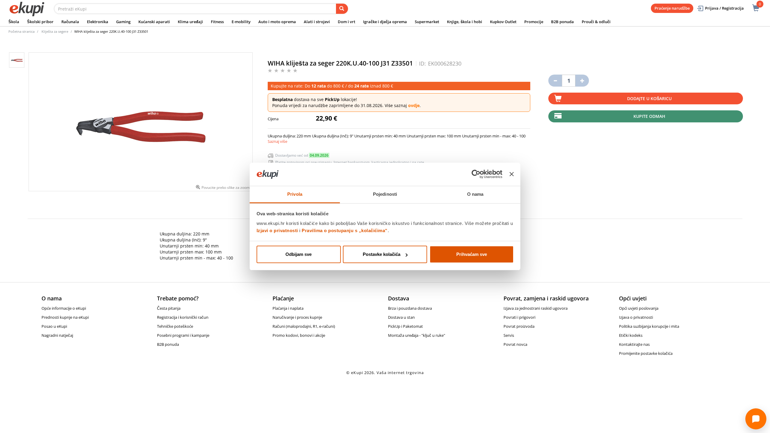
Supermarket (427, 21)
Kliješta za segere (55, 31)
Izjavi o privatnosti (277, 230)
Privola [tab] (294, 194)
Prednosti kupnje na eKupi (65, 317)
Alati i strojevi (317, 21)
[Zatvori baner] (512, 174)
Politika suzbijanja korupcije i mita (649, 326)
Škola (13, 21)
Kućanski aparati (154, 21)
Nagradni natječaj (57, 335)
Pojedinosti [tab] (385, 194)
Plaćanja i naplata (288, 308)
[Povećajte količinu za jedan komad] (582, 81)
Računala (70, 21)
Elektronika (97, 21)
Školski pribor (40, 21)
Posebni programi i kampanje (183, 335)
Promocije (533, 21)
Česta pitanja (168, 308)
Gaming (123, 21)
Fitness (217, 21)
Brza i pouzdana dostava (410, 308)
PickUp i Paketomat (405, 326)
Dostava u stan (401, 317)
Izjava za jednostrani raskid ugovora (536, 308)
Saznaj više (277, 141)
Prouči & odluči (596, 21)
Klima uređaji (190, 21)
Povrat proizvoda (519, 326)
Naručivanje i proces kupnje (297, 317)
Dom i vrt (346, 21)
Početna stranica (21, 31)
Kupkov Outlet (503, 21)
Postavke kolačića (381, 254)
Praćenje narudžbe (672, 8)
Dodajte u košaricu (649, 98)
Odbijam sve (298, 254)
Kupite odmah (649, 116)
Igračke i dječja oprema (385, 21)
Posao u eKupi (54, 326)
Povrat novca (515, 344)
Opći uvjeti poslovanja (638, 308)
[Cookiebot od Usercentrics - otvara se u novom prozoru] (476, 174)
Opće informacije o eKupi (64, 308)
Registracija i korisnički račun (182, 317)
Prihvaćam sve (471, 254)
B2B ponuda (562, 21)
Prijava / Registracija (724, 8)
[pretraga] (342, 9)
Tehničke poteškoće (175, 326)
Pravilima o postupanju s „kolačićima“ (345, 230)
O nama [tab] (475, 194)
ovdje (414, 105)
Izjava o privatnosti (636, 317)
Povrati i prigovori (519, 317)
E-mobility (241, 21)
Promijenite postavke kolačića (646, 353)
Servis (509, 335)
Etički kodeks (630, 335)
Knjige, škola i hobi (464, 21)
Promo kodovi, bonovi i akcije (299, 335)
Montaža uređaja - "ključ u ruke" (416, 335)
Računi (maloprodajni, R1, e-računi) (304, 326)
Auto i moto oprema (277, 21)
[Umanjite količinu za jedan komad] (555, 81)
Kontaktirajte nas (634, 344)
